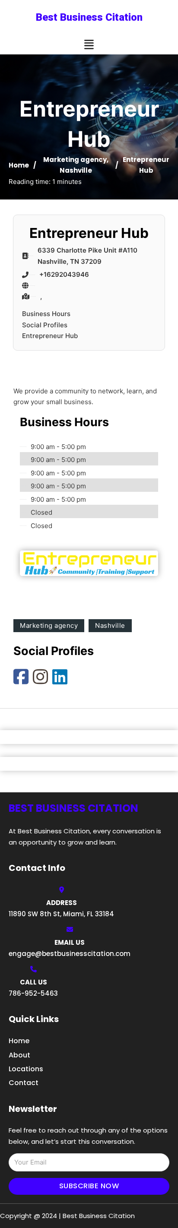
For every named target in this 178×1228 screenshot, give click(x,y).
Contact (23, 1083)
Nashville (76, 170)
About (19, 1055)
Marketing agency (75, 159)
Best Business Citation (89, 17)
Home (19, 165)
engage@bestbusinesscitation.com (69, 953)
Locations (26, 1069)
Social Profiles (44, 325)
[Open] (89, 44)
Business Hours (46, 314)
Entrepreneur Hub (50, 336)
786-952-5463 (33, 993)
